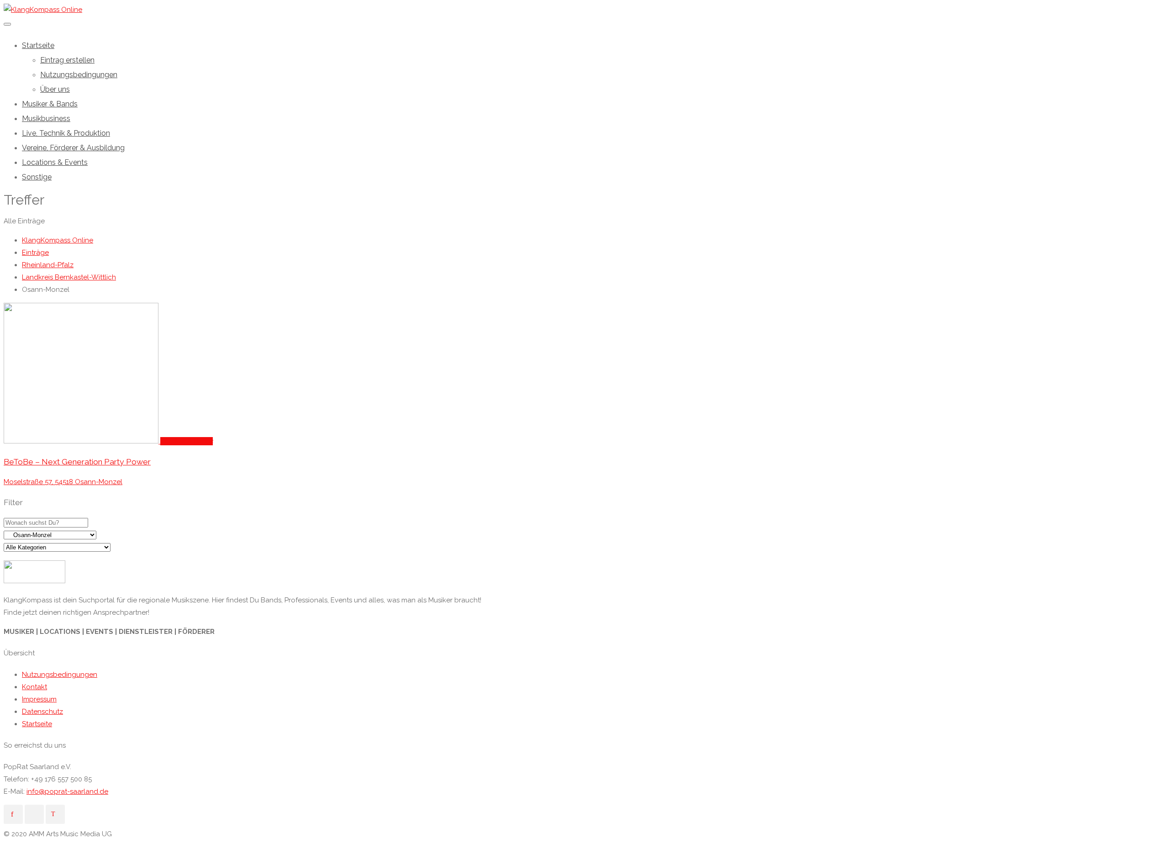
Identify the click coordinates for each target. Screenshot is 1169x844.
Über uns (55, 89)
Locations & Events (55, 162)
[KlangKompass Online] (43, 9)
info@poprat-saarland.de (67, 791)
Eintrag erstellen (67, 60)
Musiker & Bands (50, 104)
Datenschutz (42, 711)
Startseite (38, 45)
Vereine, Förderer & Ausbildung (73, 147)
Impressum (39, 699)
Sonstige (37, 177)
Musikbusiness (46, 118)
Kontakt (34, 687)
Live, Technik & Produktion (66, 133)
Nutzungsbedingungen (78, 74)
